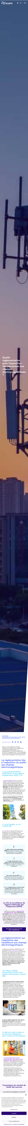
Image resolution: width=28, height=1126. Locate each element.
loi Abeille (6, 831)
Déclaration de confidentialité (18, 1124)
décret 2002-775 (9, 780)
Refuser (14, 1117)
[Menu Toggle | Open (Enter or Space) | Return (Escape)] (17, 3)
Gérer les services (14, 1109)
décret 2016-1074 (13, 950)
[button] (26, 1095)
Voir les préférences (14, 1121)
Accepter (14, 1113)
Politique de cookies (8, 1124)
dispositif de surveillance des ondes (14, 911)
